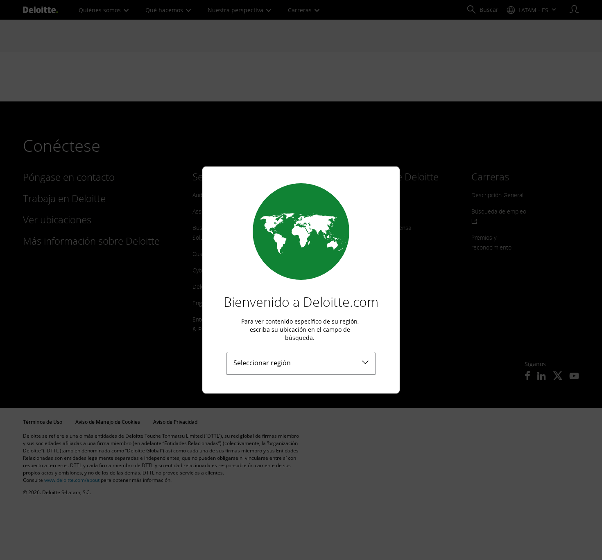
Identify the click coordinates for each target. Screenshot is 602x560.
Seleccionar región (262, 362)
